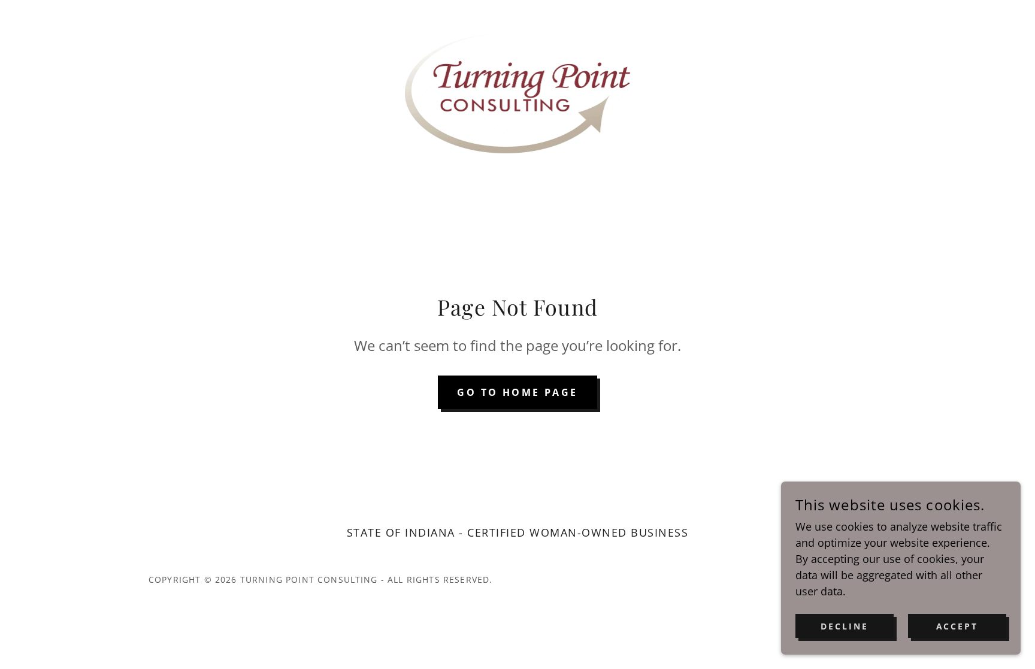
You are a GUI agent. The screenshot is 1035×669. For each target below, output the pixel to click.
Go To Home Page (517, 392)
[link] (518, 92)
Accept (957, 626)
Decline (844, 626)
